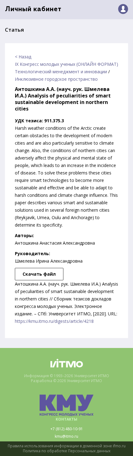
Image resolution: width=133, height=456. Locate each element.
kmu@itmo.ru (66, 436)
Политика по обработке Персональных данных (66, 451)
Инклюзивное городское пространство (56, 79)
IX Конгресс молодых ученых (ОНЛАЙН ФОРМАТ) (66, 64)
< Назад (23, 57)
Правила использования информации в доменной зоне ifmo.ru (67, 446)
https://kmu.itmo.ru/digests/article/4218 (54, 321)
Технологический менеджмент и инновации (61, 71)
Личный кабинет (33, 9)
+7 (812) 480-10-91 (66, 429)
